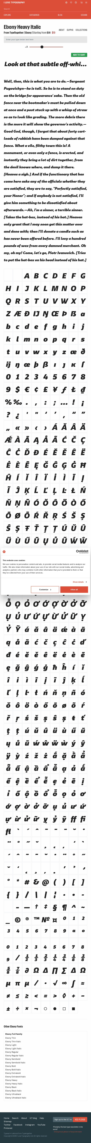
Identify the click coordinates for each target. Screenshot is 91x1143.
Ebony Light (10, 1045)
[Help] (76, 2)
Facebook (18, 1125)
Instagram (30, 1125)
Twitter (7, 1125)
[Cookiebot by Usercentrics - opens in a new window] (78, 552)
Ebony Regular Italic (14, 1055)
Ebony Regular (11, 1052)
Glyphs (70, 30)
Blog (60, 15)
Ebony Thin (10, 1038)
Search (15, 1118)
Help (42, 1118)
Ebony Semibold (12, 1059)
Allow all (74, 589)
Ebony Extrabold (13, 1073)
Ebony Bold (10, 1066)
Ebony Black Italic (13, 1091)
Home (6, 1118)
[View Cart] (81, 2)
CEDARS (84, 15)
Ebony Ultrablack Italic (15, 1098)
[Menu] (86, 2)
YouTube (41, 1125)
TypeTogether (16, 32)
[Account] (66, 2)
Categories (34, 15)
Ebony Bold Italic (13, 1069)
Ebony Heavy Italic (13, 1083)
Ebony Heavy (11, 1080)
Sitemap (7, 1121)
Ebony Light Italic (13, 1048)
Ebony (28, 32)
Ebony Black (10, 1087)
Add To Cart (79, 54)
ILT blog (33, 1118)
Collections (81, 30)
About (61, 30)
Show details (78, 582)
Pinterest (8, 1128)
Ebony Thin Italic (13, 1041)
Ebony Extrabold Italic (15, 1076)
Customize (43, 589)
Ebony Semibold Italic (15, 1062)
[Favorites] (71, 2)
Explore (7, 15)
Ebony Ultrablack (13, 1094)
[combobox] (45, 9)
